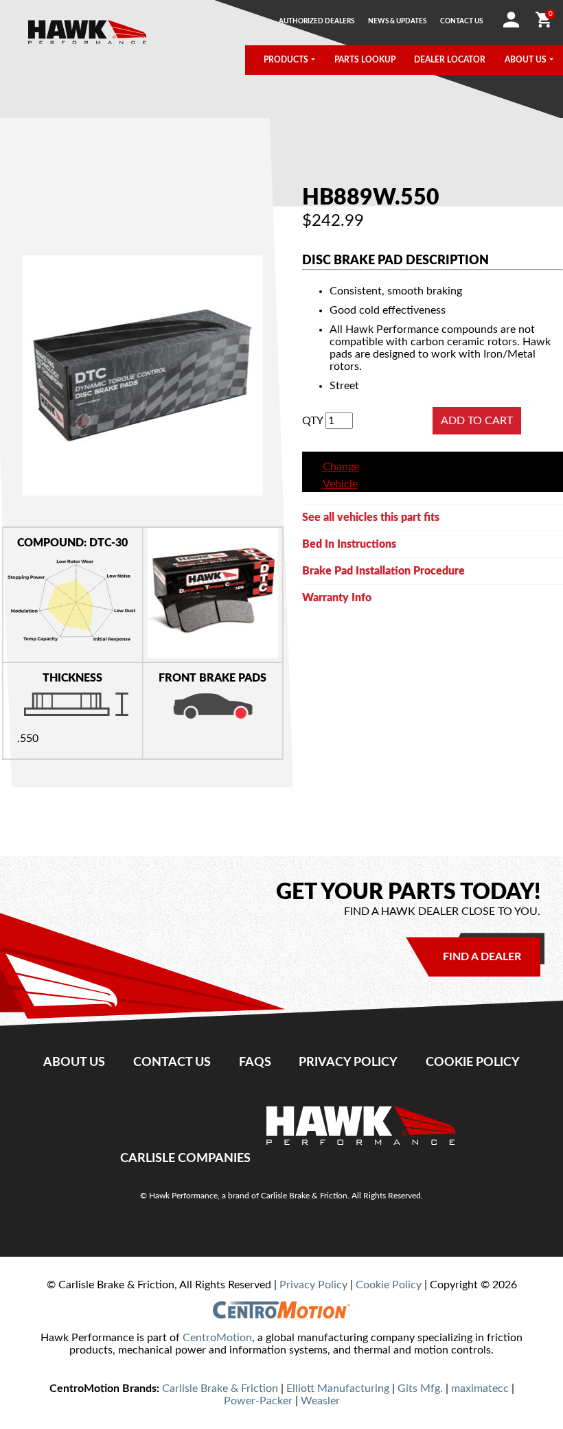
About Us (74, 1062)
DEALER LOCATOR (449, 60)
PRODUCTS (286, 60)
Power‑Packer (258, 1400)
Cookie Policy (473, 1062)
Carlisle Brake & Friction (220, 1388)
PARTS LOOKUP (364, 60)
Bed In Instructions (349, 544)
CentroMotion (217, 1337)
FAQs (255, 1062)
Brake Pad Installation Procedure (383, 571)
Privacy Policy (348, 1062)
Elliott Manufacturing (337, 1388)
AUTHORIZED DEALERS (316, 21)
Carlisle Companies (185, 1158)
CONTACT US (461, 21)
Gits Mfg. (420, 1388)
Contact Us (172, 1062)
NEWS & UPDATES (397, 21)
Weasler (320, 1400)
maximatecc (480, 1388)
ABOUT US (526, 60)
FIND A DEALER (482, 956)
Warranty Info (336, 597)
